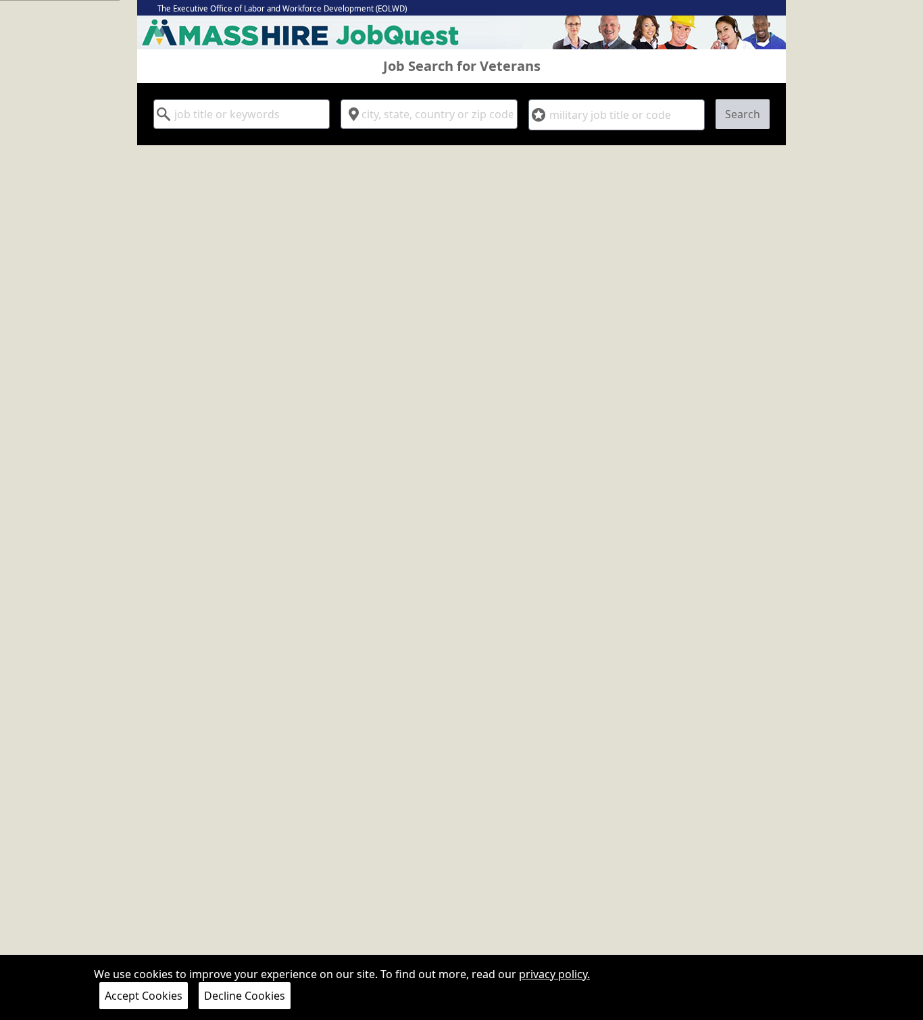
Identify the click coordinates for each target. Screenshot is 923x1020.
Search (742, 114)
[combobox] (241, 114)
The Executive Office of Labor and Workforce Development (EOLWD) (282, 8)
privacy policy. (554, 974)
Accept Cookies (143, 995)
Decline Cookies (244, 995)
